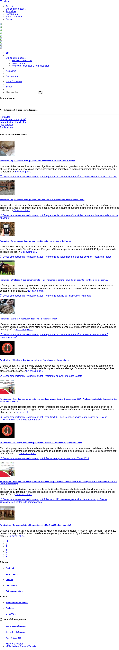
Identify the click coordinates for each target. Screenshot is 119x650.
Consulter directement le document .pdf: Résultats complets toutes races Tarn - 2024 (45, 458)
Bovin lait (10, 568)
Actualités (11, 11)
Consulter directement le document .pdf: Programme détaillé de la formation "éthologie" (47, 295)
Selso (9, 19)
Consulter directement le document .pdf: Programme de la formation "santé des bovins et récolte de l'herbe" (57, 257)
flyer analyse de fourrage (15, 632)
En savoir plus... (22, 171)
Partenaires (12, 14)
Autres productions (14, 591)
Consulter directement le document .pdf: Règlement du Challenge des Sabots (42, 376)
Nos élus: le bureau (22, 60)
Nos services (6, 124)
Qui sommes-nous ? (16, 9)
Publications (6, 127)
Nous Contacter (14, 16)
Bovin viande (12, 574)
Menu (6, 1)
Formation (5, 117)
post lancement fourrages (16, 626)
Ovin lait (9, 580)
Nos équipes (18, 63)
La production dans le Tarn (13, 122)
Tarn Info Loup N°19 (13, 638)
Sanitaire (10, 608)
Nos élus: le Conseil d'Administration (30, 66)
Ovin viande (11, 585)
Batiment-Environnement (17, 602)
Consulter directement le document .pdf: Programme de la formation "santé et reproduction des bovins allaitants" (59, 176)
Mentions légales (14, 643)
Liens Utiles (11, 614)
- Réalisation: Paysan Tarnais (21, 646)
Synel (9, 86)
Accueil (9, 6)
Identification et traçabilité (13, 119)
